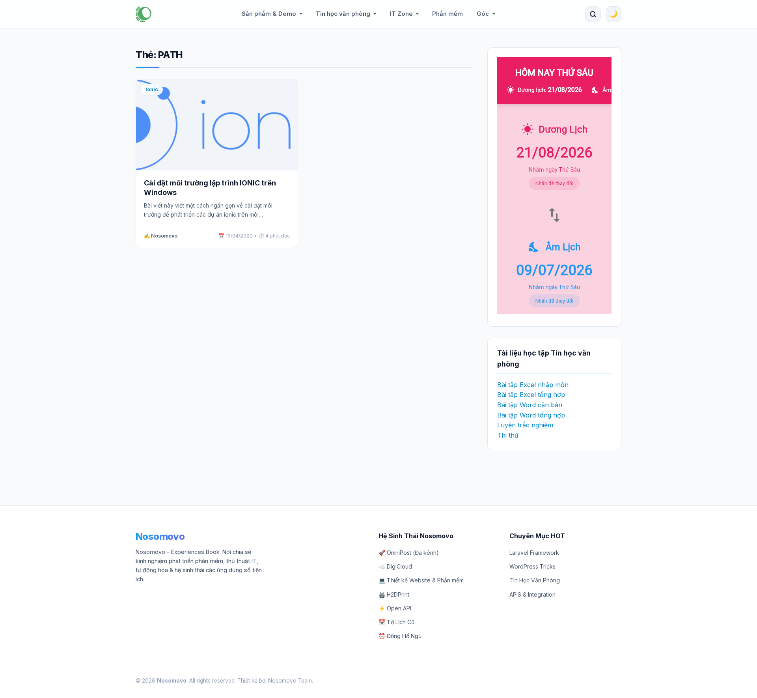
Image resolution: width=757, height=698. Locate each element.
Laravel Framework (534, 552)
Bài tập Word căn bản (529, 405)
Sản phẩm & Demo (269, 13)
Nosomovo (160, 536)
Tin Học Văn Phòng (534, 580)
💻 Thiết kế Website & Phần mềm (421, 580)
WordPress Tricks (532, 566)
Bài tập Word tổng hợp (531, 415)
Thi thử (507, 435)
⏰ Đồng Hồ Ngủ (399, 636)
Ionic (151, 89)
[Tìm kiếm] (593, 14)
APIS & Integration (532, 594)
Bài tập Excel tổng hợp (531, 395)
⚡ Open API (394, 608)
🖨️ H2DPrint (393, 594)
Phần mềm (447, 13)
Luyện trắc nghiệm (525, 425)
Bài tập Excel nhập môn (533, 385)
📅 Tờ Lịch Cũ (396, 622)
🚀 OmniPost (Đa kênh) (408, 552)
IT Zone (401, 13)
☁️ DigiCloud (395, 566)
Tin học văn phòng (343, 13)
